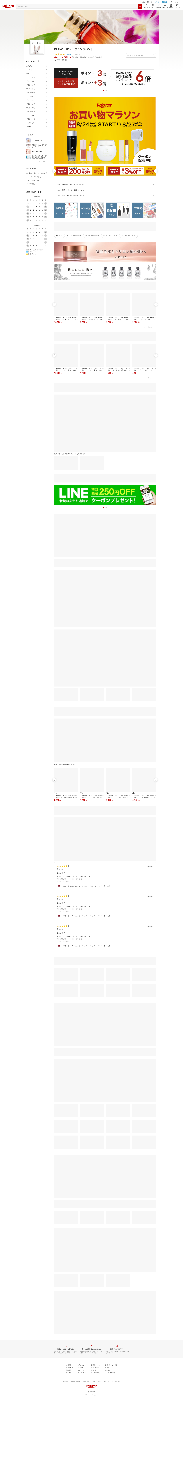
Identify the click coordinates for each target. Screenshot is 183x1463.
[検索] (140, 12)
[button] (175, 7)
